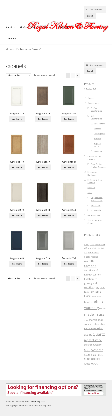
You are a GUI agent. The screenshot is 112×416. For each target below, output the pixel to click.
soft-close (97, 350)
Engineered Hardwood (93, 173)
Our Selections (27, 27)
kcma (98, 291)
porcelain (89, 328)
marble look (96, 320)
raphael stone (93, 340)
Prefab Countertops (96, 109)
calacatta (89, 261)
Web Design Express (35, 401)
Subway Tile (96, 210)
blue (85, 253)
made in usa (94, 314)
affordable (89, 248)
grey (96, 287)
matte (86, 324)
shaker (86, 345)
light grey (102, 309)
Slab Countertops (96, 117)
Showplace (96, 344)
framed (93, 279)
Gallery (12, 38)
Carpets (91, 98)
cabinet (96, 253)
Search (90, 15)
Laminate (91, 187)
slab (87, 349)
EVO (86, 279)
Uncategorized (94, 215)
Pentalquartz (99, 133)
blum (90, 252)
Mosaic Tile (95, 205)
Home (11, 49)
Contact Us (64, 27)
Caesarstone (99, 123)
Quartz (99, 334)
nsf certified (99, 323)
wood (94, 363)
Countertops (93, 103)
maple (86, 320)
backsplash (99, 248)
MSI (91, 324)
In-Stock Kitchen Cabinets (95, 181)
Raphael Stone (97, 145)
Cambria (97, 128)
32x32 (86, 244)
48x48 (97, 244)
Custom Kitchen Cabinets (94, 158)
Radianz (97, 138)
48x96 (102, 244)
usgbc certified (92, 358)
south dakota (91, 354)
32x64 (92, 244)
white (87, 363)
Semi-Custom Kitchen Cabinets (98, 165)
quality (88, 334)
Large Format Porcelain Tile (97, 199)
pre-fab (98, 328)
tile (101, 354)
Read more (17, 119)
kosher (87, 295)
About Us (10, 27)
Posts (47, 27)
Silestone (98, 151)
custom (97, 274)
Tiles (90, 192)
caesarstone (91, 256)
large (94, 296)
